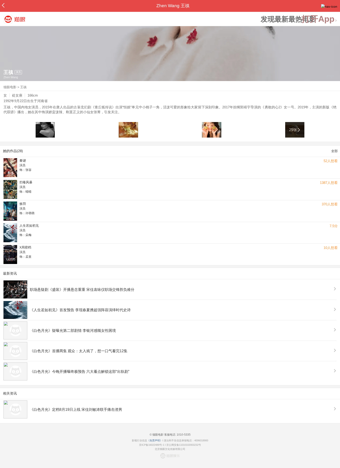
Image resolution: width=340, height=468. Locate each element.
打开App (318, 19)
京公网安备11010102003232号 (183, 444)
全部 (334, 151)
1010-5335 (183, 434)
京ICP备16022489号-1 (151, 444)
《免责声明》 (154, 440)
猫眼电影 (9, 87)
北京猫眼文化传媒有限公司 (170, 449)
